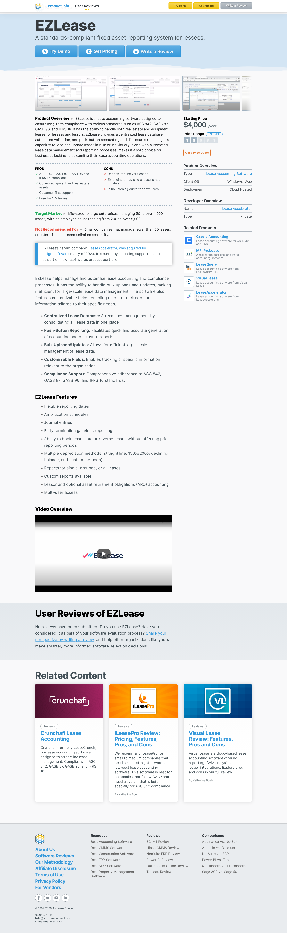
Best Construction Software (112, 854)
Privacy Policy (50, 881)
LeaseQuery (206, 264)
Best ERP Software (105, 860)
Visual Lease (207, 278)
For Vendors (48, 887)
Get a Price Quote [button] (197, 152)
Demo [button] (60, 51)
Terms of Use (49, 875)
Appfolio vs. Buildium (218, 848)
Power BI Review (159, 860)
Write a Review (156, 51)
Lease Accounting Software (229, 174)
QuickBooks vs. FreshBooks (224, 866)
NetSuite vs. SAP (215, 854)
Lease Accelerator (237, 208)
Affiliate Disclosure (55, 868)
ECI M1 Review (158, 842)
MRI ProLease (207, 251)
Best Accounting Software (111, 842)
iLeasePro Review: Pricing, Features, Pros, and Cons (137, 739)
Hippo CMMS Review (162, 848)
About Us (45, 849)
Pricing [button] (105, 51)
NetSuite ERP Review (163, 854)
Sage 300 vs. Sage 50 (219, 872)
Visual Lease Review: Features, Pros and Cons (211, 739)
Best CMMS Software (107, 848)
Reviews (87, 6)
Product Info (58, 6)
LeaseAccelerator (211, 292)
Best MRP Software (106, 866)
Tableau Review (159, 872)
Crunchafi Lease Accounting (60, 736)
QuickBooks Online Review (167, 866)
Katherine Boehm (130, 794)
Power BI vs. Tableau (218, 860)
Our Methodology (54, 862)
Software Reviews (54, 856)
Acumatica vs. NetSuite (220, 842)
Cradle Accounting (212, 237)
